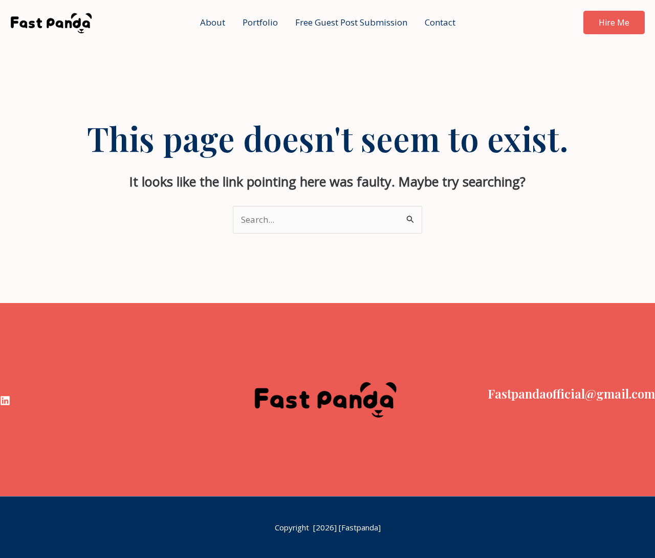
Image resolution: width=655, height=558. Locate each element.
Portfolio (260, 22)
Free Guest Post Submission (351, 22)
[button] (614, 22)
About (212, 22)
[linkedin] (5, 401)
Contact (440, 22)
